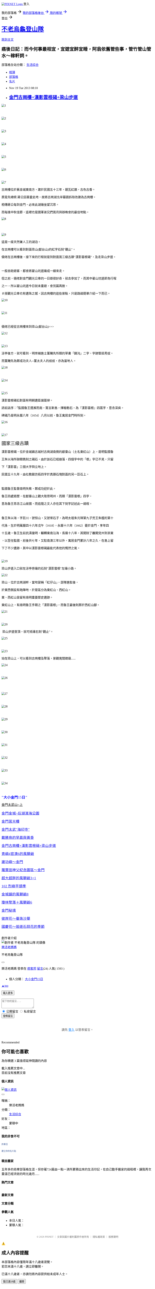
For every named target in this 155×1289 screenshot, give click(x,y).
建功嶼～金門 (12, 862)
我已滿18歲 (9, 1281)
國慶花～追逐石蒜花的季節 (23, 927)
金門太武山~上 (12, 805)
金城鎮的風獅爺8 (15, 894)
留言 (40, 968)
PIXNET (49, 1236)
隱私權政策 (99, 1236)
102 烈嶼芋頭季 (14, 886)
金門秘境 (9, 910)
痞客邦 (31, 968)
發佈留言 (8, 1016)
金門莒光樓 (10, 821)
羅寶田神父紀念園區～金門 (23, 870)
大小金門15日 (34, 979)
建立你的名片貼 (9, 1151)
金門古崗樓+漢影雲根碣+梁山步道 (43, 97)
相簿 (12, 72)
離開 (21, 1281)
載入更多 (8, 993)
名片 (12, 81)
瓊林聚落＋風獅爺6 (17, 902)
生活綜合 (32, 64)
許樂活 (5, 1144)
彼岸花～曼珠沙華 (16, 918)
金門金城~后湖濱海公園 (20, 813)
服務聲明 (113, 1236)
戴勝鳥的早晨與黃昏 (18, 838)
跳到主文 (8, 39)
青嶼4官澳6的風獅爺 (18, 854)
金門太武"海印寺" (16, 829)
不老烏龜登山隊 (23, 29)
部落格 (13, 76)
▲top (5, 985)
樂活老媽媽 (9, 947)
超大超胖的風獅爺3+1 (19, 878)
